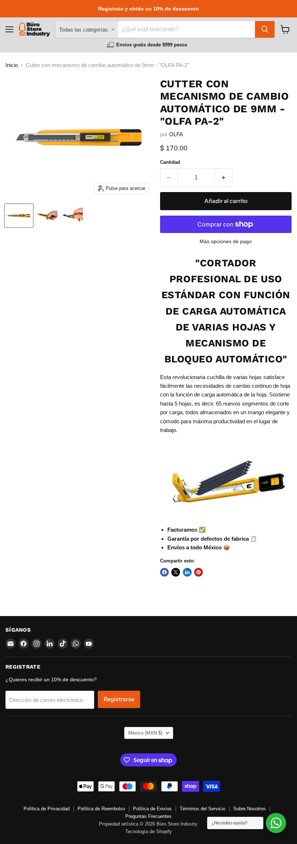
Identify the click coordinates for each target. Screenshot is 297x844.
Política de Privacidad (47, 808)
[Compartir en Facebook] (164, 572)
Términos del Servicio (202, 808)
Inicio (11, 65)
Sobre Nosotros (249, 808)
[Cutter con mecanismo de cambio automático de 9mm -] (19, 215)
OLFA (176, 134)
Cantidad (170, 162)
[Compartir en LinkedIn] (187, 572)
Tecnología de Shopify (148, 831)
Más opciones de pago (226, 241)
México (145, 733)
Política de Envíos (152, 808)
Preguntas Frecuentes (148, 816)
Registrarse (119, 699)
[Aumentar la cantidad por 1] (224, 178)
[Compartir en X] (175, 572)
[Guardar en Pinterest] (198, 572)
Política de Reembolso (101, 808)
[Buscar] (265, 29)
